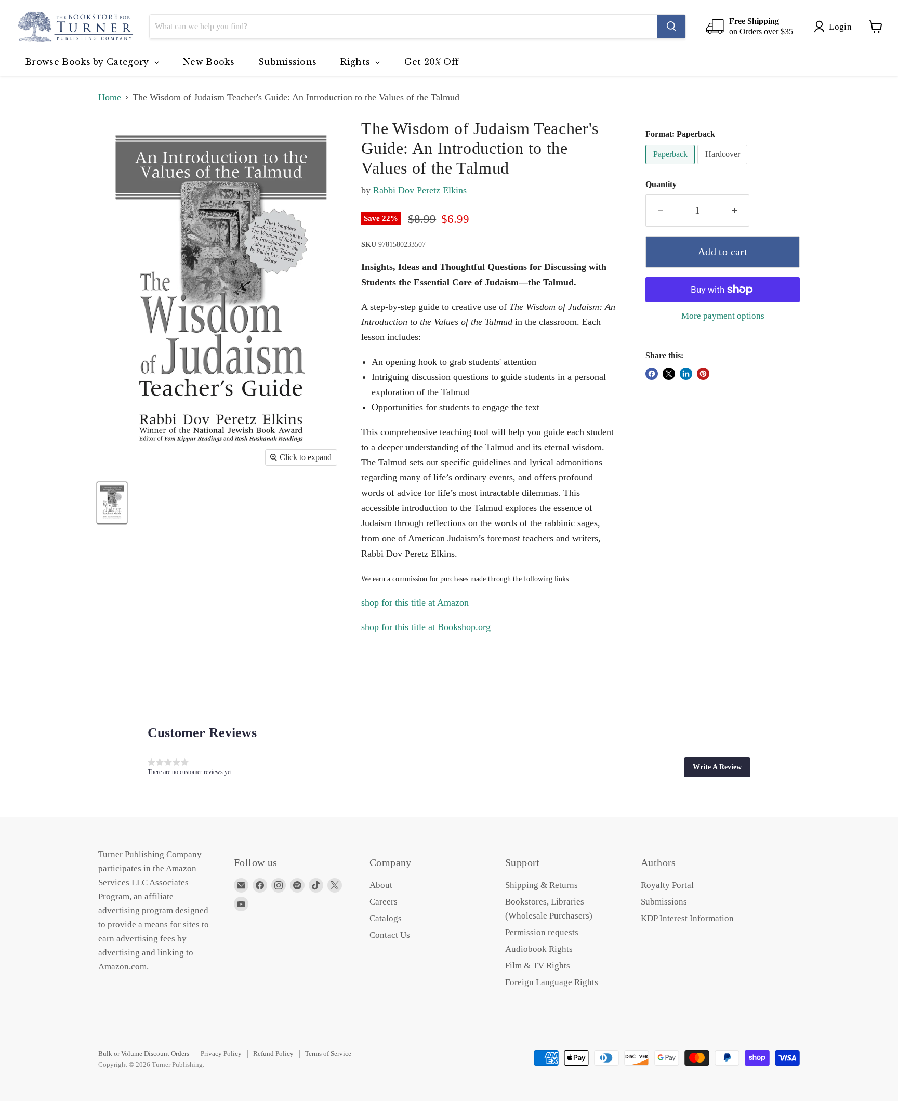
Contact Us (389, 935)
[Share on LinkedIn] (686, 374)
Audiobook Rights (539, 949)
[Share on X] (669, 374)
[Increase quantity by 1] (734, 210)
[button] (717, 767)
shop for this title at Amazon (415, 602)
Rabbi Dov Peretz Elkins (420, 190)
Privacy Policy (221, 1053)
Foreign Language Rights (551, 982)
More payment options (722, 316)
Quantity (661, 184)
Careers (383, 902)
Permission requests (541, 932)
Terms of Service (328, 1053)
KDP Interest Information (687, 918)
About (380, 885)
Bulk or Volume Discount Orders (143, 1053)
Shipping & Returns (541, 885)
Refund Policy (273, 1053)
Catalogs (385, 918)
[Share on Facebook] (651, 374)
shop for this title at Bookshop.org (426, 627)
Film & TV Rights (537, 966)
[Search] (671, 26)
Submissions (664, 902)
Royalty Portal (667, 885)
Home (109, 97)
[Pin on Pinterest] (703, 374)
